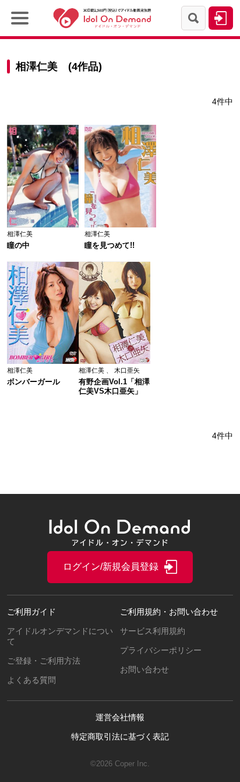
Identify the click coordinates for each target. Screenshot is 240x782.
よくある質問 (31, 680)
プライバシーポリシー (161, 650)
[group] (43, 187)
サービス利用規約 (152, 631)
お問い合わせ (144, 669)
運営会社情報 (120, 717)
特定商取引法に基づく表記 (120, 736)
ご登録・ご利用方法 (43, 660)
